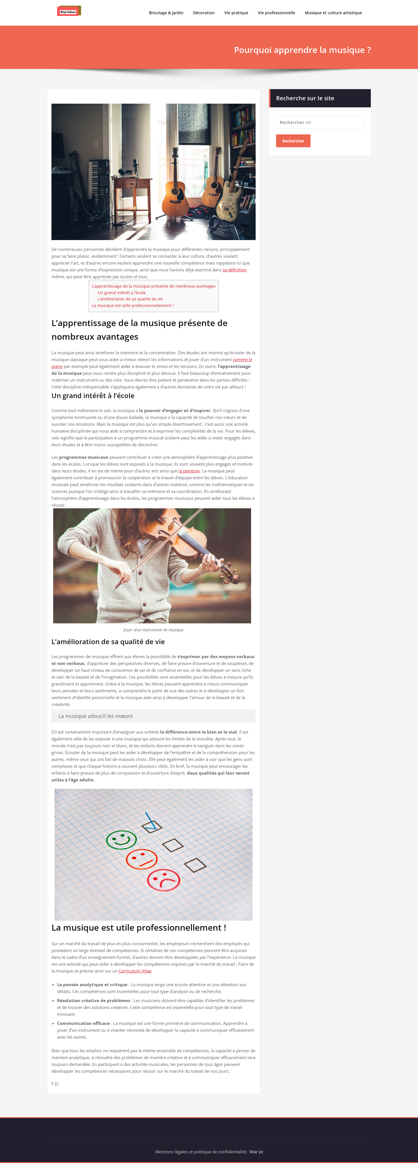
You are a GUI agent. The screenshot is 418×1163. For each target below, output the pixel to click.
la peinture (189, 471)
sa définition (235, 270)
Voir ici (256, 1151)
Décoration (204, 12)
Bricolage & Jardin (166, 12)
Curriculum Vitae (135, 971)
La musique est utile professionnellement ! (132, 305)
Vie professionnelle (276, 12)
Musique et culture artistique (333, 12)
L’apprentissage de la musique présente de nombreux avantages (154, 286)
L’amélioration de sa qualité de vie (130, 299)
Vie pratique (236, 12)
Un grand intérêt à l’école (122, 292)
